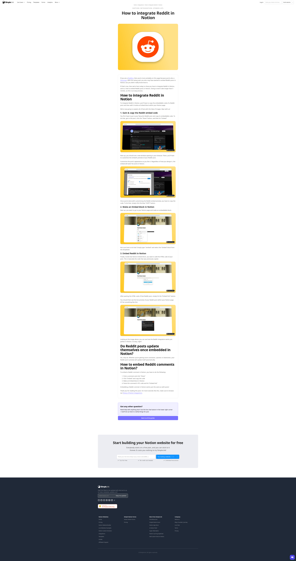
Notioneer (123, 80)
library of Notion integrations (132, 393)
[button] (21, 2)
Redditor (130, 78)
